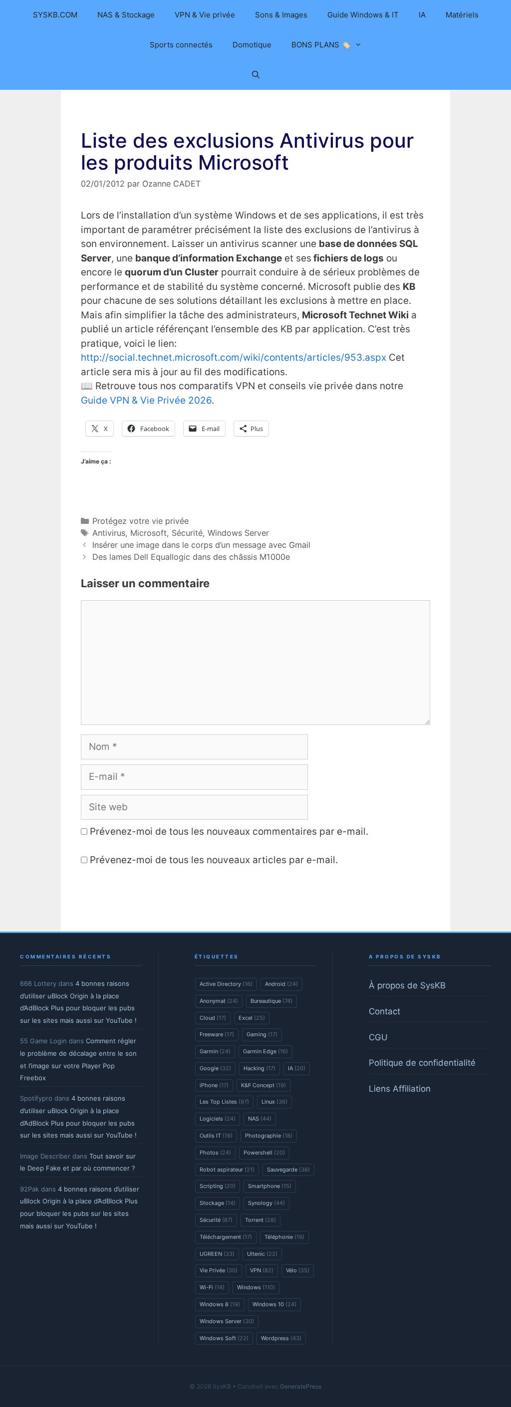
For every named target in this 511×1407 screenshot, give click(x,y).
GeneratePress (300, 1386)
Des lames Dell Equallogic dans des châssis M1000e (191, 557)
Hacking (259, 1068)
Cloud (213, 1017)
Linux (274, 1101)
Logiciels (218, 1118)
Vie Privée (219, 1270)
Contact (384, 1011)
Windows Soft (224, 1338)
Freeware (217, 1034)
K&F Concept (263, 1085)
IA (422, 14)
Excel (252, 1017)
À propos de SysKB (407, 985)
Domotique (252, 44)
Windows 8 (220, 1304)
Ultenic (262, 1253)
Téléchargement (226, 1236)
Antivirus (108, 533)
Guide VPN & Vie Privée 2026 (146, 400)
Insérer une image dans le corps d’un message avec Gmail (201, 545)
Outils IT (216, 1135)
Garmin (215, 1051)
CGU (378, 1037)
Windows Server (238, 533)
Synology (266, 1202)
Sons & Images (281, 14)
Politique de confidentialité (422, 1063)
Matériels (462, 14)
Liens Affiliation (400, 1089)
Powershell (264, 1152)
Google (215, 1068)
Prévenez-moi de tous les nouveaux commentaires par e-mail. (229, 831)
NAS (259, 1118)
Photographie (268, 1135)
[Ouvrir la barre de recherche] (255, 75)
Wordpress (281, 1338)
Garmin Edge (265, 1051)
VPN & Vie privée (205, 14)
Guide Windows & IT (363, 14)
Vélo (297, 1270)
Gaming (262, 1034)
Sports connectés (181, 44)
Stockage (218, 1202)
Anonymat (219, 1000)
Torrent (260, 1219)
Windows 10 (274, 1304)
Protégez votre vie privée (140, 521)
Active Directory (226, 983)
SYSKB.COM (55, 14)
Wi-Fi (212, 1287)
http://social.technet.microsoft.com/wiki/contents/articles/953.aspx (233, 357)
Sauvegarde (288, 1169)
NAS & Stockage (126, 14)
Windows (256, 1287)
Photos (215, 1152)
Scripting (218, 1185)
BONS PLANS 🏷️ (321, 44)
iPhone (214, 1085)
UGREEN (217, 1253)
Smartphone (269, 1185)
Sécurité (187, 533)
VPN (261, 1270)
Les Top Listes (224, 1101)
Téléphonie (284, 1236)
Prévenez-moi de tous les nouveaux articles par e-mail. (214, 860)
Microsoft (148, 533)
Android (281, 983)
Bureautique (271, 1000)
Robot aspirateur (227, 1169)
